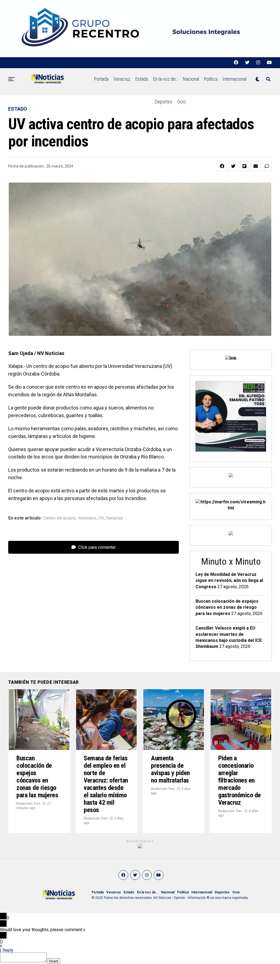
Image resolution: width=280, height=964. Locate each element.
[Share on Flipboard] (244, 166)
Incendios (87, 518)
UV (101, 518)
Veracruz (121, 79)
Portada (101, 79)
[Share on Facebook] (222, 166)
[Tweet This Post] (233, 166)
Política (210, 79)
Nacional (191, 79)
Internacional (234, 79)
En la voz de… (165, 79)
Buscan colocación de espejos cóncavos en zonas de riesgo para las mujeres (227, 607)
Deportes (163, 102)
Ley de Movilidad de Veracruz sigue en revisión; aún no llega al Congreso (229, 580)
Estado (141, 79)
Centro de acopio (59, 518)
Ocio (181, 102)
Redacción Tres (28, 804)
